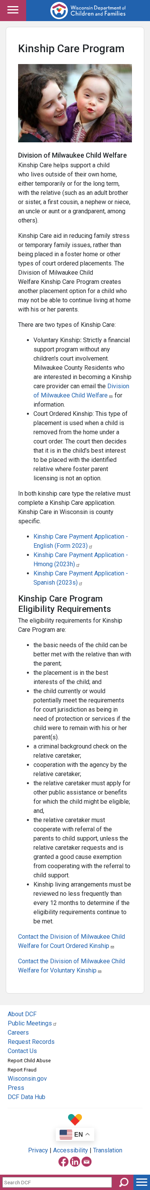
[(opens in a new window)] (63, 1160)
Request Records (31, 1041)
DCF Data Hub (26, 1097)
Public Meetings (30, 1023)
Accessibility (70, 1150)
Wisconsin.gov (27, 1078)
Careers (18, 1032)
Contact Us (22, 1051)
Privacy (38, 1150)
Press (16, 1087)
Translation (107, 1150)
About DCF (22, 1014)
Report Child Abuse (29, 1060)
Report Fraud (22, 1070)
